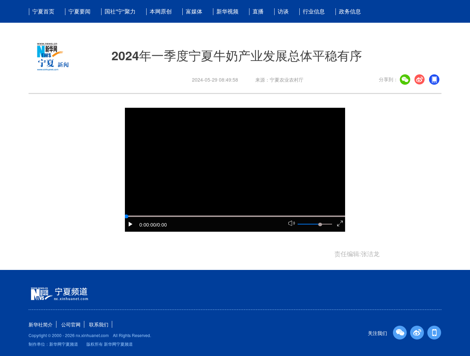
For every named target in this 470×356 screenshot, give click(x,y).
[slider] (320, 224)
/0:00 (161, 225)
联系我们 (98, 324)
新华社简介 (41, 324)
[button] (130, 224)
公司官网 (71, 324)
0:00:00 (147, 225)
